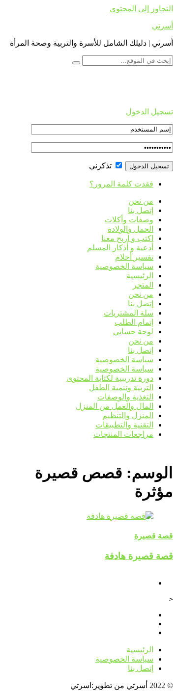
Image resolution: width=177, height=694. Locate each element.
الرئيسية (139, 275)
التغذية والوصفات (125, 397)
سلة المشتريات (128, 313)
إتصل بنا (140, 210)
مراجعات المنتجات (123, 434)
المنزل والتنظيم (127, 415)
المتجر (143, 285)
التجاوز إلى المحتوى (141, 8)
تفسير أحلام (134, 257)
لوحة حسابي (133, 331)
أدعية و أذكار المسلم (120, 247)
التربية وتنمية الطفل (121, 387)
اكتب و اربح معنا (127, 238)
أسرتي (162, 26)
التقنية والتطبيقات (124, 425)
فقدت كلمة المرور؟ (121, 184)
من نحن (140, 201)
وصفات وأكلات (129, 219)
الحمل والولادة (130, 229)
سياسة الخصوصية (124, 266)
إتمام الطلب (134, 322)
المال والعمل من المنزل (114, 406)
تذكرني (101, 165)
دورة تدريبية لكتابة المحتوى (109, 378)
